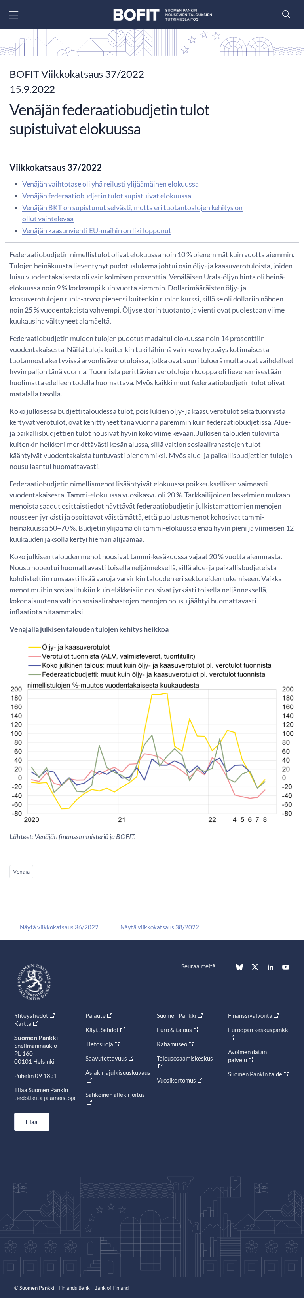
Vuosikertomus (176, 1080)
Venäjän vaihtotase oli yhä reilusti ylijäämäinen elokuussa (110, 183)
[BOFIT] (162, 15)
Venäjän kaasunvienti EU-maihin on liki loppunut (96, 230)
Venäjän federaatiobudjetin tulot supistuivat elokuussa (106, 195)
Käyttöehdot (102, 1029)
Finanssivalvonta (250, 1015)
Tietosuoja (99, 1043)
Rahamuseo (172, 1043)
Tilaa (31, 1121)
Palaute (96, 1015)
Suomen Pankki (176, 1015)
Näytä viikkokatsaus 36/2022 (59, 927)
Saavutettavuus (106, 1058)
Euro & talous (174, 1029)
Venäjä (21, 871)
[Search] (284, 14)
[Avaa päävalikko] (20, 15)
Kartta (23, 1023)
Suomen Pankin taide (255, 1074)
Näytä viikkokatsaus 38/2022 (159, 927)
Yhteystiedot (31, 1015)
